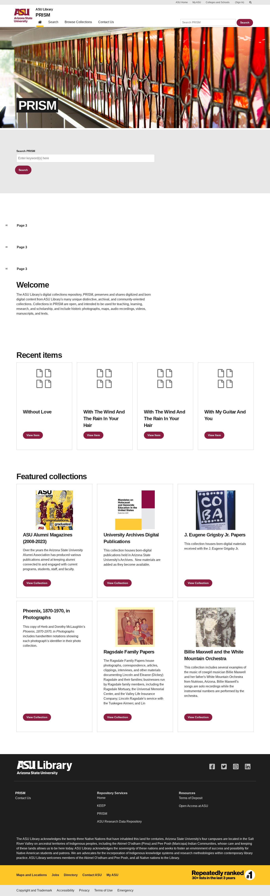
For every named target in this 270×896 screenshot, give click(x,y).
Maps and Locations (31, 875)
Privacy (84, 890)
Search (53, 22)
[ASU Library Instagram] (236, 766)
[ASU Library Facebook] (212, 766)
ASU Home (182, 2)
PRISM (43, 15)
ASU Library (44, 9)
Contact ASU (92, 875)
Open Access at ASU (193, 806)
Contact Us (106, 22)
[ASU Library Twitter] (224, 766)
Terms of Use (103, 890)
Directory (71, 875)
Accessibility (65, 890)
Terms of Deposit (190, 798)
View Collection (36, 583)
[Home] (25, 16)
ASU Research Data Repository (119, 821)
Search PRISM (25, 151)
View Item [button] (32, 435)
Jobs (55, 875)
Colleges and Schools (217, 2)
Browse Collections (78, 22)
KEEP (101, 805)
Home (101, 797)
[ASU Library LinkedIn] (248, 766)
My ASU (197, 2)
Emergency (125, 890)
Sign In (239, 2)
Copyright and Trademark (34, 890)
